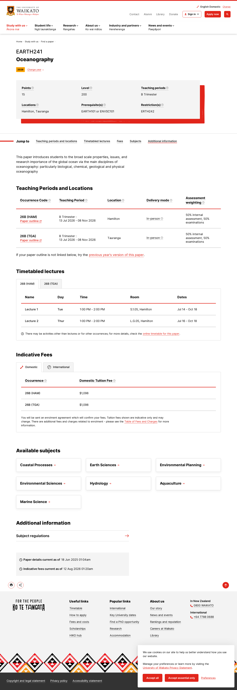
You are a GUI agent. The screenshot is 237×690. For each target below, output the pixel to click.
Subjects (135, 141)
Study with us (31, 41)
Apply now (213, 14)
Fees (120, 141)
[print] (11, 585)
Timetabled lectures (97, 141)
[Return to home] (22, 11)
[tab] (29, 367)
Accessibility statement (87, 680)
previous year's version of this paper (116, 255)
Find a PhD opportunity (124, 621)
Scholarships (77, 628)
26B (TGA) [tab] (51, 283)
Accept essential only (181, 678)
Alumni (148, 14)
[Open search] (227, 14)
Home (19, 41)
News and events (161, 615)
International (117, 608)
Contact (134, 14)
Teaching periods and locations (56, 141)
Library (160, 14)
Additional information (162, 141)
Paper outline (29, 221)
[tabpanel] (118, 314)
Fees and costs (79, 621)
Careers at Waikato (162, 628)
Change (227, 6)
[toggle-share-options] (20, 585)
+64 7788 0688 (204, 616)
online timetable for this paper (161, 333)
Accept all (152, 678)
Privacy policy (58, 680)
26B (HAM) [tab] (27, 283)
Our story (156, 608)
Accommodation (120, 635)
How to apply (77, 615)
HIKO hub (75, 635)
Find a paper (47, 41)
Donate (173, 14)
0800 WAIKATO (204, 605)
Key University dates (123, 615)
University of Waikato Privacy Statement (167, 667)
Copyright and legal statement (26, 680)
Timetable (75, 608)
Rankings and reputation (165, 621)
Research (116, 628)
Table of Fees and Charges (140, 421)
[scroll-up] (225, 585)
